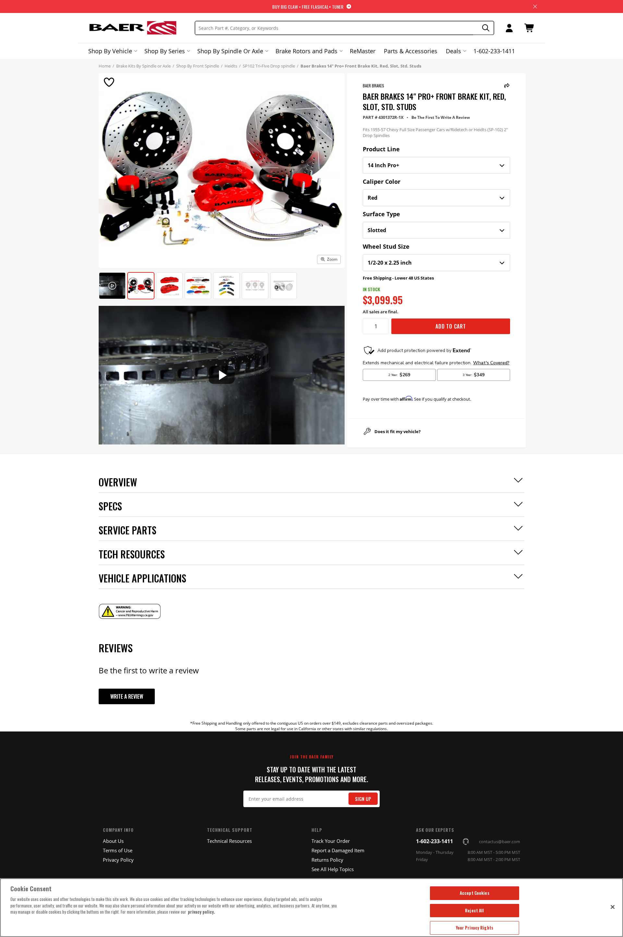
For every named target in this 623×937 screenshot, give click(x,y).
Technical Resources (229, 841)
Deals (453, 51)
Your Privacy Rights (474, 927)
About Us (113, 841)
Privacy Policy (118, 859)
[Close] (612, 907)
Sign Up (363, 798)
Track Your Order (331, 841)
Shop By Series (164, 51)
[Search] (483, 28)
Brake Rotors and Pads (306, 51)
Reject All (474, 910)
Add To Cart (450, 326)
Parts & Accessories (410, 51)
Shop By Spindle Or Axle (230, 51)
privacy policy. (201, 911)
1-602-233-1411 (494, 51)
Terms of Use (117, 850)
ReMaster (362, 51)
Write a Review (126, 696)
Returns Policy (327, 859)
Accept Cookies (474, 893)
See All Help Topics (333, 869)
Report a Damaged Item (338, 850)
